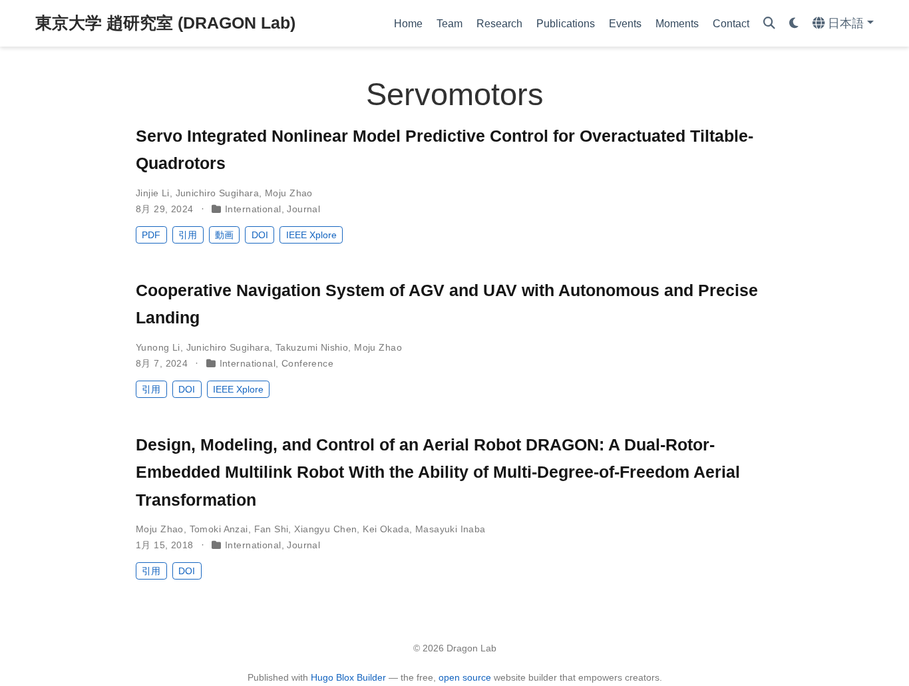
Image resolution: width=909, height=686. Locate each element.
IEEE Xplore (311, 235)
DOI (260, 235)
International (253, 209)
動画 (224, 235)
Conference (307, 363)
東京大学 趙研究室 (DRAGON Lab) (165, 22)
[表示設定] (794, 23)
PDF (151, 235)
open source (465, 677)
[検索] (769, 23)
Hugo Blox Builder (348, 677)
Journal (303, 209)
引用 (187, 235)
